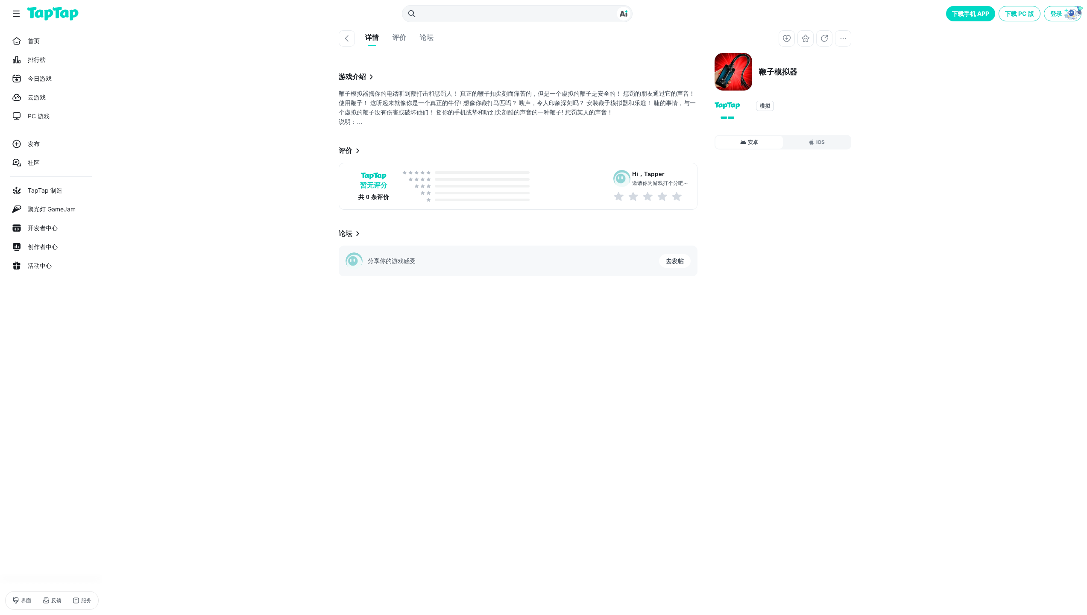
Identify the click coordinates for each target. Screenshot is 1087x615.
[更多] (843, 38)
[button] (1063, 13)
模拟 (765, 106)
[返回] (347, 38)
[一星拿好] (619, 196)
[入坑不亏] (663, 196)
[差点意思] (648, 196)
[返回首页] (53, 13)
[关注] (787, 38)
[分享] (824, 38)
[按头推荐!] (677, 196)
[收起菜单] (16, 14)
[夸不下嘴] (634, 196)
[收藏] (805, 38)
